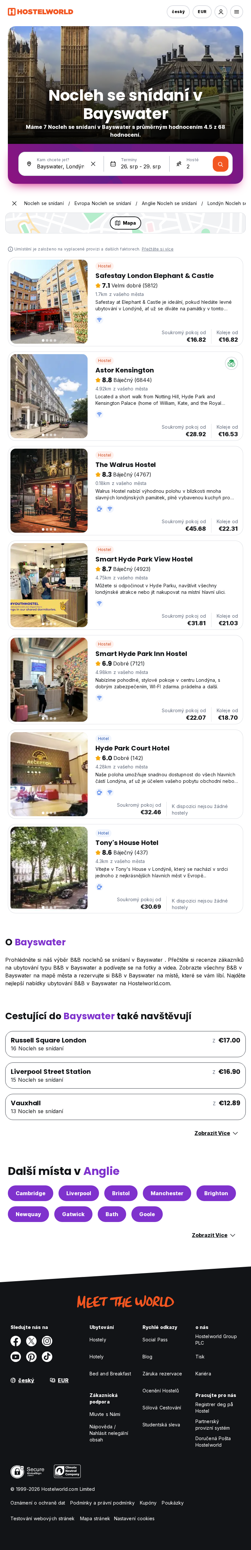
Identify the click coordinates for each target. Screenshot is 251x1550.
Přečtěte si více (158, 249)
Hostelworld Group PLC (216, 1340)
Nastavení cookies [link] (134, 1518)
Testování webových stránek (42, 1518)
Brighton (216, 1193)
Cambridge (30, 1193)
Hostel (104, 266)
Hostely (98, 1339)
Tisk (200, 1356)
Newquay (28, 1214)
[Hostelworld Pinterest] (31, 1357)
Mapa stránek (95, 1518)
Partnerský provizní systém (212, 1425)
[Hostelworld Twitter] (31, 1341)
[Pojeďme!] (220, 164)
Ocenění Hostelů (160, 1390)
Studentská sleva (161, 1424)
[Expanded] (14, 203)
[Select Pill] (220, 11)
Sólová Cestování (161, 1407)
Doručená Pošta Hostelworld (213, 1442)
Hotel (103, 738)
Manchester (167, 1193)
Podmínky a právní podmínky (102, 1503)
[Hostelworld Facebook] (15, 1341)
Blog (147, 1356)
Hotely (97, 1356)
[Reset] (93, 164)
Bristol (121, 1193)
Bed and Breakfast (110, 1373)
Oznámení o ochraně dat (37, 1503)
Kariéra (203, 1373)
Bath (112, 1214)
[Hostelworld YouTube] (15, 1357)
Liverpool (78, 1193)
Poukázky (173, 1503)
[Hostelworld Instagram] (47, 1341)
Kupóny (148, 1503)
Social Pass (155, 1339)
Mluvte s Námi (105, 1414)
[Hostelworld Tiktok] (47, 1357)
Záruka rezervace (162, 1373)
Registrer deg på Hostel (214, 1408)
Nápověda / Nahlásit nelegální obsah (109, 1433)
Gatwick (73, 1214)
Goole (147, 1214)
